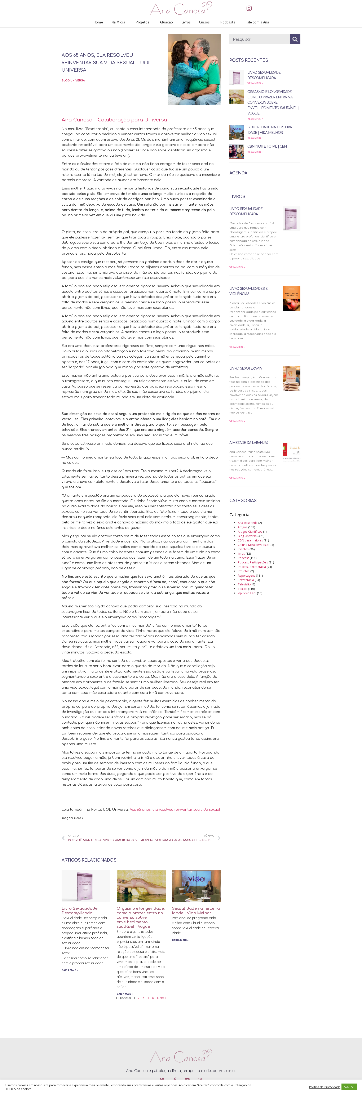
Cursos (204, 22)
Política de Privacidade (324, 1087)
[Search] (295, 39)
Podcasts (227, 22)
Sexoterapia (246, 580)
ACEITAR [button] (349, 1087)
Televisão (244, 584)
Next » (161, 998)
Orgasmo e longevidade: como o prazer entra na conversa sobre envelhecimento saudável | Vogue (141, 917)
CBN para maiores (250, 540)
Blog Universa (73, 80)
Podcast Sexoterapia (252, 567)
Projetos (142, 22)
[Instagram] (249, 8)
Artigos (242, 527)
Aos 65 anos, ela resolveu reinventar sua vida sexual (175, 810)
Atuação (166, 22)
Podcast (243, 558)
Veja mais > (255, 83)
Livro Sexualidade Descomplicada (79, 910)
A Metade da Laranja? (248, 443)
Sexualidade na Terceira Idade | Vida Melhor (196, 910)
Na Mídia (118, 22)
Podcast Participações (253, 562)
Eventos (243, 549)
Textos (242, 589)
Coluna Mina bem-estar (254, 545)
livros (241, 553)
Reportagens (246, 575)
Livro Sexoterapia (245, 368)
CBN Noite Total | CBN (267, 146)
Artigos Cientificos (250, 531)
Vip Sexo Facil (247, 593)
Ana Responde (247, 523)
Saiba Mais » (70, 970)
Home (98, 22)
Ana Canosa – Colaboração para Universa (114, 120)
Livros (186, 22)
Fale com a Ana (257, 22)
